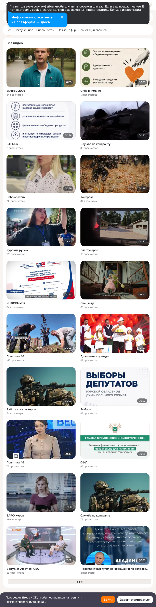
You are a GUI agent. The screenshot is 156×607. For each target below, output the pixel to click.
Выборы (85, 409)
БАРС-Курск (15, 515)
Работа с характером (21, 409)
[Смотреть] (41, 67)
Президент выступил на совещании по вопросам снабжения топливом (115, 569)
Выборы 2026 (15, 91)
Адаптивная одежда (94, 356)
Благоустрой (89, 250)
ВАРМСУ (12, 144)
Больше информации (125, 10)
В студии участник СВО (22, 569)
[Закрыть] (62, 17)
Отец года (87, 303)
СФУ (83, 462)
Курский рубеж (17, 250)
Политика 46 (15, 356)
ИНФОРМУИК (15, 303)
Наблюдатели (15, 197)
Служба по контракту (95, 144)
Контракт (86, 197)
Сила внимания (91, 91)
